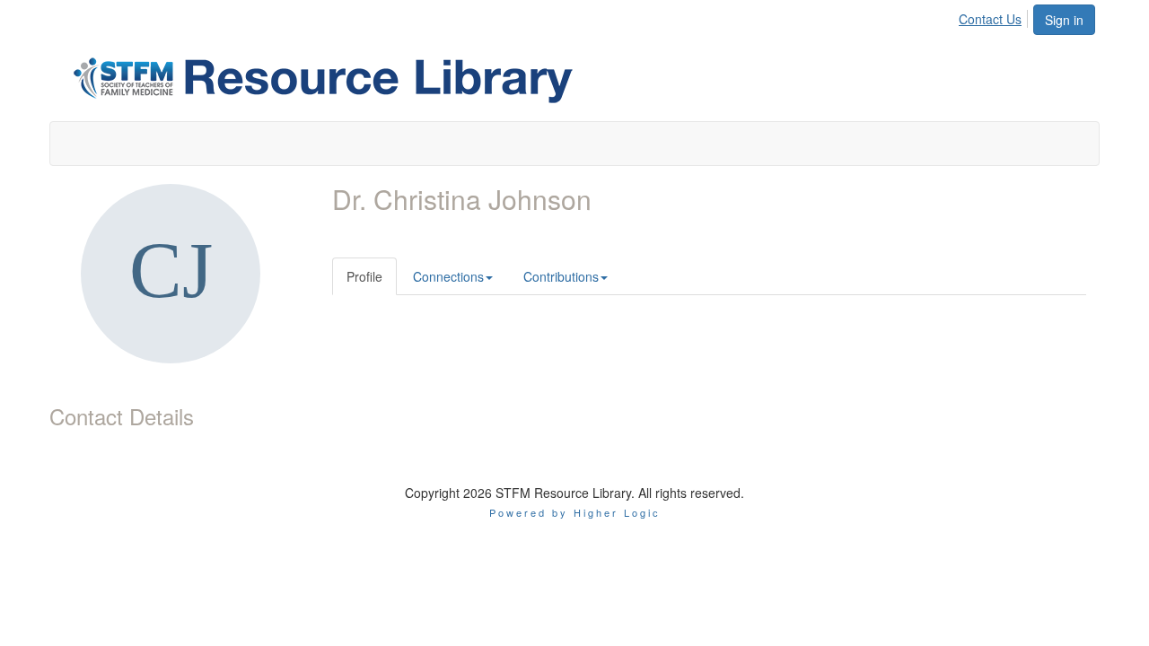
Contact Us (990, 19)
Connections (448, 276)
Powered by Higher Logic (575, 512)
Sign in (1064, 20)
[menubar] (995, 16)
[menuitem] (995, 16)
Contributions (561, 276)
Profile (364, 276)
